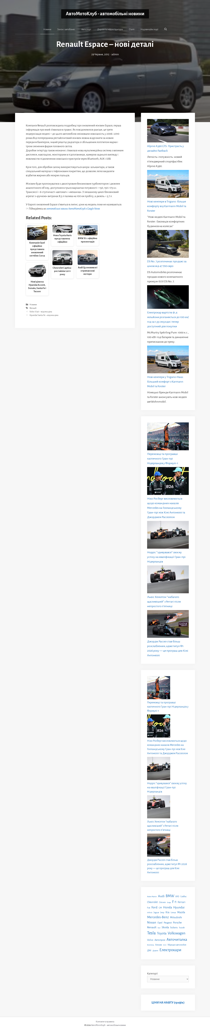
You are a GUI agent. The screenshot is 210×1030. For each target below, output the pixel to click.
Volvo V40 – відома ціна (41, 311)
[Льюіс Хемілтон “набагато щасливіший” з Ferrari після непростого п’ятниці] (168, 580)
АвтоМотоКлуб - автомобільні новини (105, 13)
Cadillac (183, 896)
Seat (159, 928)
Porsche (177, 922)
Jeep (162, 912)
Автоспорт (86, 29)
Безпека (150, 945)
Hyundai (178, 907)
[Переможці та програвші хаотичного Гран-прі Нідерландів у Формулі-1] (168, 437)
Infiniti (149, 912)
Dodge (169, 902)
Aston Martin (152, 896)
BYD (177, 896)
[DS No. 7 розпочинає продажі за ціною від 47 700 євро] (168, 244)
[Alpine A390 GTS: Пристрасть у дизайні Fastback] (168, 131)
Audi (161, 896)
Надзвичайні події (149, 29)
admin (115, 54)
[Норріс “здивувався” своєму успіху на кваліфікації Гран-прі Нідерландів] (168, 535)
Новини (47, 29)
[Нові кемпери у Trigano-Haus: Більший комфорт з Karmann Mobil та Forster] (168, 360)
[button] (165, 29)
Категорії (152, 973)
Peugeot (168, 922)
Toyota (161, 933)
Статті (131, 29)
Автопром (160, 940)
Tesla (151, 933)
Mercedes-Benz (158, 917)
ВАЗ (164, 945)
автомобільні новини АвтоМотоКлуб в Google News (73, 208)
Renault (33, 308)
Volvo (150, 940)
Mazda (181, 912)
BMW (170, 896)
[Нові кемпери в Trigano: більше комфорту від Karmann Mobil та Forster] (168, 184)
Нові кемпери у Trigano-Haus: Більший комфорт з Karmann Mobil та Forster (165, 381)
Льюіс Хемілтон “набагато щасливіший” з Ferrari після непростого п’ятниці (164, 601)
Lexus (173, 912)
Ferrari (181, 902)
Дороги (155, 951)
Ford (154, 907)
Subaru (174, 927)
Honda (167, 907)
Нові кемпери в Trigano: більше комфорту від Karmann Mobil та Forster (166, 206)
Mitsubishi (176, 917)
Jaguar (156, 912)
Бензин (158, 945)
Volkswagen (176, 933)
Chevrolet (152, 902)
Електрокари (170, 950)
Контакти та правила (105, 1021)
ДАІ (149, 950)
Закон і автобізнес (66, 29)
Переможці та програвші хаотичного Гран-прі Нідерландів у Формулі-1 (162, 458)
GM (160, 908)
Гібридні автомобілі (177, 944)
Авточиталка (176, 939)
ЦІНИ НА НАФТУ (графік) (167, 1002)
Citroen (162, 902)
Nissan (151, 922)
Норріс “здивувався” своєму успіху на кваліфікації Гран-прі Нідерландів (166, 557)
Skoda (165, 927)
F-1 (174, 902)
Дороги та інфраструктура (110, 29)
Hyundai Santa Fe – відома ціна (44, 315)
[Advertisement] (105, 79)
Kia (167, 912)
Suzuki (182, 928)
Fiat (148, 908)
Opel (159, 922)
